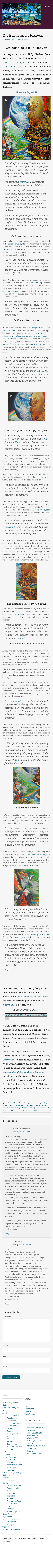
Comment (6, 1317)
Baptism (18, 759)
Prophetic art (44, 1108)
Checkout (6, 1454)
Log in (27, 1406)
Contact (5, 1477)
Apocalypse (43, 474)
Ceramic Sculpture (14, 1485)
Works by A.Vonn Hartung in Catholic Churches (34, 1440)
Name (5, 1346)
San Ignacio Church (29, 996)
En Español (11, 1522)
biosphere (26, 656)
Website (5, 1366)
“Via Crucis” (11, 1459)
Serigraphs (11, 1509)
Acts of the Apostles (37, 344)
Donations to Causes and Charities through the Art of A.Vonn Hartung (14, 1423)
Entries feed (29, 1409)
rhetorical (24, 181)
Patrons (10, 1441)
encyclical (36, 327)
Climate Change (13, 62)
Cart (4, 1452)
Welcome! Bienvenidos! (11, 1529)
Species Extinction (9, 1110)
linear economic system (40, 510)
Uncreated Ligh (12, 526)
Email (5, 1356)
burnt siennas (18, 614)
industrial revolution (10, 291)
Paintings (44, 1103)
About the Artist (13, 1415)
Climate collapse (8, 1108)
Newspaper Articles (10, 1519)
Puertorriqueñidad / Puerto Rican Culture (14, 1503)
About (4, 1413)
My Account (7, 1516)
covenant (20, 638)
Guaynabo (8, 1059)
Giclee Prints (7, 1514)
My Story (10, 1439)
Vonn (26, 39)
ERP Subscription (9, 1480)
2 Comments (35, 1110)
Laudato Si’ (9, 66)
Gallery (5, 1483)
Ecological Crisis (21, 1108)
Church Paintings (9, 1457)
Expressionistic (34, 1103)
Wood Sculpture (13, 1511)
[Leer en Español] (26, 92)
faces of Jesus (33, 1108)
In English (10, 1524)
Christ (15, 1103)
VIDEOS (5, 1527)
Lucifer (40, 370)
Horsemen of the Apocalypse (37, 854)
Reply (7, 1234)
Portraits (10, 1498)
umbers (31, 614)
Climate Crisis (23, 1103)
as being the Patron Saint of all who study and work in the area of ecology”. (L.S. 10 (26, 336)
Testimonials (12, 1444)
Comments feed (31, 1411)
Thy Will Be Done (23, 1110)
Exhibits (10, 1431)
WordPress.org (30, 1414)
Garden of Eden (14, 244)
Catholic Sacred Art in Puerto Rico (21, 1105)
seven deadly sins (17, 701)
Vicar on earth (32, 282)
